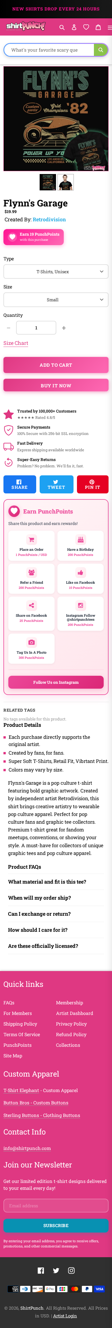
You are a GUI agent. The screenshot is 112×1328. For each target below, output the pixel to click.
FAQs (8, 1002)
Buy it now (56, 385)
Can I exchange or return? (39, 913)
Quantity (13, 315)
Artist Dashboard (74, 1013)
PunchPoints (17, 1045)
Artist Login (65, 1316)
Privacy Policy (71, 1024)
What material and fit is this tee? (47, 881)
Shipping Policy (20, 1024)
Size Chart (15, 342)
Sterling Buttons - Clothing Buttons (41, 1115)
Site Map (12, 1055)
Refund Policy (71, 1034)
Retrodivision (49, 219)
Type (8, 258)
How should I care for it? (37, 929)
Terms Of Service (21, 1034)
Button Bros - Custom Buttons (35, 1102)
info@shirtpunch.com (27, 1148)
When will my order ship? (39, 897)
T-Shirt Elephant (21, 1090)
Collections (68, 1045)
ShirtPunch (32, 1308)
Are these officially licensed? (43, 945)
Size (7, 287)
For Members (17, 1013)
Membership (69, 1002)
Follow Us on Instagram (56, 682)
